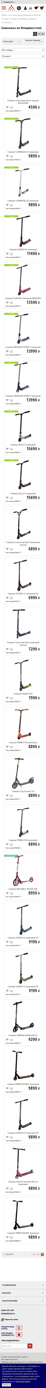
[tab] (22, 1285)
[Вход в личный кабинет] (25, 8)
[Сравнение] (31, 8)
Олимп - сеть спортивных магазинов (16, 15)
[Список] (43, 34)
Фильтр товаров (32, 40)
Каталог (37, 15)
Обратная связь (11, 1319)
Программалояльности (7, 1334)
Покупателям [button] (9, 1301)
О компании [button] (9, 1285)
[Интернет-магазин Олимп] (11, 11)
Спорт (6, 19)
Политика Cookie (23, 1381)
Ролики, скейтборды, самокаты (24, 19)
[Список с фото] (39, 34)
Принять (6, 1385)
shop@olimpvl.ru (8, 1313)
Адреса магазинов (2, 2)
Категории (8, 41)
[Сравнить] (11, 107)
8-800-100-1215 (7, 1310)
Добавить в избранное (7, 107)
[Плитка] (35, 34)
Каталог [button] (6, 1293)
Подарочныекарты (7, 1328)
